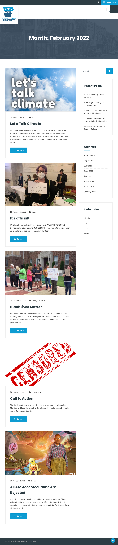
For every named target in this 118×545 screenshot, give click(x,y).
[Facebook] (93, 2)
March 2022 (89, 181)
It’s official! (19, 218)
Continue (18, 150)
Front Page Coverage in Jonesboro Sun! (94, 103)
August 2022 (89, 161)
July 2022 (88, 166)
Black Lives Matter (26, 306)
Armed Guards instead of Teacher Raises (94, 127)
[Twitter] (88, 2)
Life (33, 118)
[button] (114, 9)
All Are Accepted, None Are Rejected (33, 490)
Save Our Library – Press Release (94, 96)
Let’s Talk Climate (25, 123)
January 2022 (90, 192)
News (34, 212)
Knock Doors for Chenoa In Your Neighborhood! (95, 111)
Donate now (111, 2)
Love (43, 301)
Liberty (34, 301)
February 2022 (90, 186)
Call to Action (21, 398)
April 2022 (88, 176)
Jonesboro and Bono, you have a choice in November (95, 119)
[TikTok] (98, 2)
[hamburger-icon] (103, 9)
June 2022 (88, 171)
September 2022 (91, 155)
